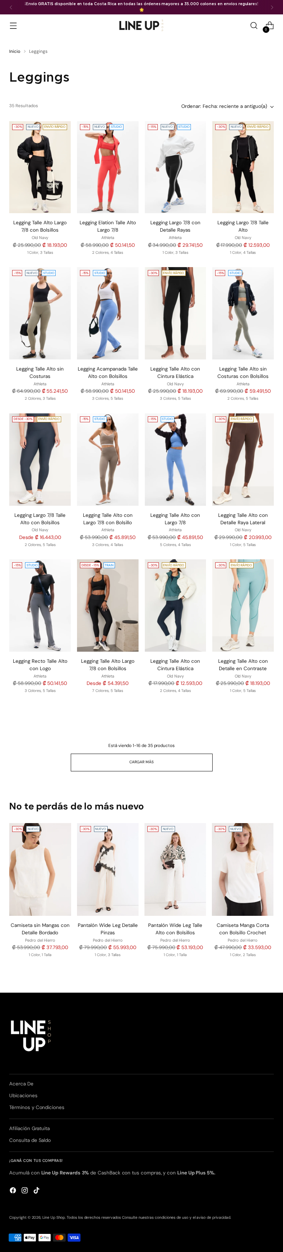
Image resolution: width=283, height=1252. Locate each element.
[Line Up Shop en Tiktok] (37, 1191)
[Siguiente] (272, 7)
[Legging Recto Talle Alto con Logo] (40, 605)
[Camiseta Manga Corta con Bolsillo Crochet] (242, 869)
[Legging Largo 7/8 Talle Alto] (243, 167)
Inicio (14, 51)
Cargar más (141, 762)
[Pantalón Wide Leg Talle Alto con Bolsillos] (175, 869)
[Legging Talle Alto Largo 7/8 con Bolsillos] (40, 167)
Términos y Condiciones (36, 1107)
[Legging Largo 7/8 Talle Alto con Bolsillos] (40, 459)
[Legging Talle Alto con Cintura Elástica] (175, 313)
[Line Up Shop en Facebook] (13, 1191)
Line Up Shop (53, 1217)
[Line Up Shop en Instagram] (25, 1191)
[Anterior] (11, 7)
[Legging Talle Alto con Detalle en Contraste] (243, 605)
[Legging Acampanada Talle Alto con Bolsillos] (108, 313)
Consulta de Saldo (30, 1140)
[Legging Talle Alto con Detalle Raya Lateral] (243, 459)
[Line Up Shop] (141, 25)
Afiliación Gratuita (29, 1128)
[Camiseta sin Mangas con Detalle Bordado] (40, 869)
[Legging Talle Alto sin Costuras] (40, 313)
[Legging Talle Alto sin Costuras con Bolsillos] (243, 313)
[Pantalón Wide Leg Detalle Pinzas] (108, 869)
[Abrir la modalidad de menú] (13, 25)
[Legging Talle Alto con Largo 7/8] (175, 459)
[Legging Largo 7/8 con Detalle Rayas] (175, 167)
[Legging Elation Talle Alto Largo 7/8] (108, 167)
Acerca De (21, 1084)
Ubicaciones (23, 1095)
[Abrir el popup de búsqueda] (254, 25)
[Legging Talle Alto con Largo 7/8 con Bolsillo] (108, 459)
